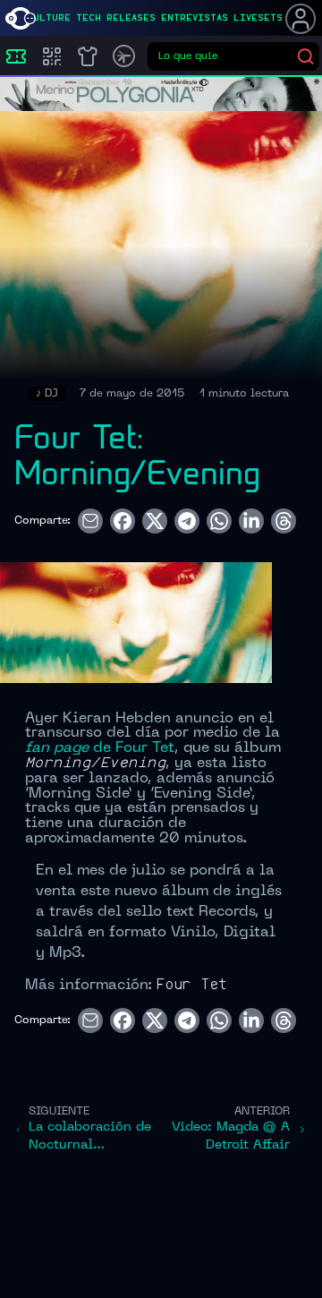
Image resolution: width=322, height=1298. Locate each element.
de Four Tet (99, 748)
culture (49, 17)
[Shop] (87, 56)
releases (131, 17)
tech (88, 17)
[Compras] (52, 56)
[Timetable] (124, 56)
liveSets (258, 17)
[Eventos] (16, 56)
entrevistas (194, 17)
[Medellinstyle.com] (20, 18)
